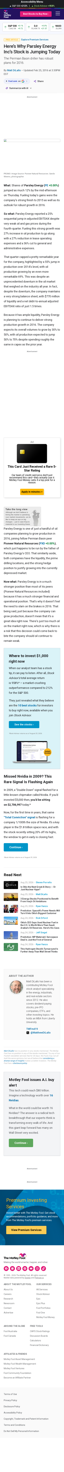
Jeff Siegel (41, 932)
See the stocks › (24, 724)
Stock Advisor (43, 1294)
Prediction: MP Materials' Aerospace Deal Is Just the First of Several (39, 938)
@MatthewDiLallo (41, 1032)
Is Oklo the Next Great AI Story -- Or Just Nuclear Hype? (38, 888)
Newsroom (9, 1303)
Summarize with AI (18, 88)
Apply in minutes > (32, 491)
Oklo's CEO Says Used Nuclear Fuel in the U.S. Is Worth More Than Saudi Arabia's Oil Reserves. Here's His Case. (40, 925)
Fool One (40, 1313)
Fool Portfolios (43, 1308)
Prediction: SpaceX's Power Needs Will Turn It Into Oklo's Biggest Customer (40, 912)
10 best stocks (27, 705)
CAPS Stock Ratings (40, 1331)
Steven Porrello (44, 882)
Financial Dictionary (39, 1345)
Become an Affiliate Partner (17, 1378)
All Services (42, 1289)
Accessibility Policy (13, 1412)
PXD (42, 543)
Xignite (28, 1278)
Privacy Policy (10, 1400)
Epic (38, 1299)
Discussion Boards (39, 1336)
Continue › (15, 847)
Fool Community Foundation (17, 1373)
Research (8, 1299)
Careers (7, 1294)
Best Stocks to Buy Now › (35, 14)
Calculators (35, 1340)
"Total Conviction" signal (19, 817)
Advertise (8, 1313)
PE (46, 185)
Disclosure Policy (12, 1406)
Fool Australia (10, 1331)
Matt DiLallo (14, 70)
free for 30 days (33, 1056)
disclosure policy (20, 1063)
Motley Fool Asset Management (19, 1359)
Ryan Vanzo (42, 906)
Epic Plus (40, 1303)
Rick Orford (42, 918)
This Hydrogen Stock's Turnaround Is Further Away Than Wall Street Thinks (39, 950)
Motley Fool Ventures (14, 1368)
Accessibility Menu (32, 1)
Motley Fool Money (45, 1317)
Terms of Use (10, 1394)
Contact (7, 1308)
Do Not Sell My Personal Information (21, 1431)
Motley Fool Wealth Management (20, 1364)
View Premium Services (26, 1230)
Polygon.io (39, 1278)
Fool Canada (10, 1336)
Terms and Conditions (14, 1425)
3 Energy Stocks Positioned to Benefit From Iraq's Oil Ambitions (39, 900)
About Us (8, 1289)
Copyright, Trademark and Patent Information (26, 1419)
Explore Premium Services (34, 39)
